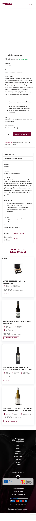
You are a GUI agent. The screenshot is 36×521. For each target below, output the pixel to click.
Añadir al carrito (22, 134)
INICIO (18, 446)
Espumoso (8, 144)
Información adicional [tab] (13, 158)
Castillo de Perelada (18, 233)
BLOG (18, 462)
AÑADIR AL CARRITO (11, 338)
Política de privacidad (18, 488)
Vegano (14, 144)
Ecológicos (27, 142)
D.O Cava (15, 238)
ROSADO (18, 454)
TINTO (18, 448)
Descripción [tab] (9, 154)
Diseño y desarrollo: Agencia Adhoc (18, 509)
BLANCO (18, 451)
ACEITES (18, 459)
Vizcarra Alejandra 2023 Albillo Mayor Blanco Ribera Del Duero (17, 409)
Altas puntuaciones (18, 142)
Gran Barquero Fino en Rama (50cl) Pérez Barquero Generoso (17, 369)
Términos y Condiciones (18, 494)
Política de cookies (18, 491)
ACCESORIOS (18, 457)
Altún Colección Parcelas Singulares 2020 (14, 282)
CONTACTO (18, 465)
